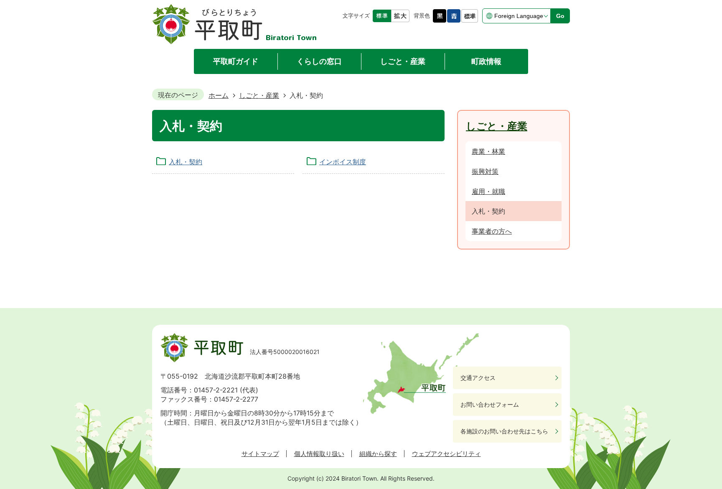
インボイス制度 (342, 162)
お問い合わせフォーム (489, 404)
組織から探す (378, 454)
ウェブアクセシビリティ (446, 454)
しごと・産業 (259, 95)
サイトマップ (260, 454)
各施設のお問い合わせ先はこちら (504, 431)
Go (560, 16)
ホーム (218, 95)
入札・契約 (185, 162)
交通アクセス (478, 377)
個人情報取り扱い (319, 454)
